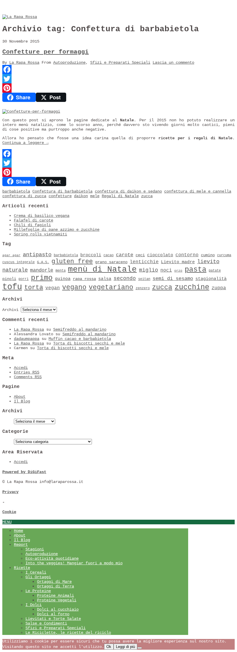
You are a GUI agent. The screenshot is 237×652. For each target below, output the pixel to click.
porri (23, 279)
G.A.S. (43, 262)
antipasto (37, 255)
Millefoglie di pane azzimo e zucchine (56, 229)
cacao (108, 255)
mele (94, 196)
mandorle (41, 270)
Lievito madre (178, 262)
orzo (178, 270)
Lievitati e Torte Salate (53, 618)
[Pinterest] (118, 88)
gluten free (72, 261)
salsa (104, 278)
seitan (144, 279)
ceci (140, 255)
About (19, 396)
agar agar (11, 255)
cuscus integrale (18, 262)
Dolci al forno (53, 614)
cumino (208, 255)
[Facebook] (118, 69)
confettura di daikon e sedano (128, 191)
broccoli (90, 255)
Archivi (10, 309)
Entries (26, 372)
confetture (60, 196)
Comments (28, 377)
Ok (108, 646)
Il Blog (22, 401)
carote (124, 255)
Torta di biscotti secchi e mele (89, 343)
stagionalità (211, 278)
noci (166, 270)
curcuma (224, 255)
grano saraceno (111, 262)
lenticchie (144, 262)
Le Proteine (38, 591)
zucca (147, 196)
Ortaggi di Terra (55, 586)
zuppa (219, 288)
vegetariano (111, 287)
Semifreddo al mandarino (79, 329)
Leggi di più (125, 646)
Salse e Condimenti (46, 623)
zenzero (143, 288)
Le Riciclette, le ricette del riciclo (68, 632)
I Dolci (33, 604)
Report (21, 544)
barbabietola (16, 191)
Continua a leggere (25, 142)
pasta (195, 270)
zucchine (192, 287)
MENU (7, 522)
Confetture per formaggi (45, 52)
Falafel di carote (33, 220)
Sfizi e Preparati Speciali (120, 62)
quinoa (63, 278)
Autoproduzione (69, 62)
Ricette (22, 567)
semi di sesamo (173, 278)
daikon (81, 196)
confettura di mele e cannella (197, 191)
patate (215, 271)
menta (60, 271)
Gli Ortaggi (38, 577)
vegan (52, 288)
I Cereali (35, 572)
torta (33, 287)
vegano (74, 287)
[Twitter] (118, 78)
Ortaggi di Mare (54, 581)
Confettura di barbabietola (62, 191)
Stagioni (34, 549)
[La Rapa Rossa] (19, 16)
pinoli (9, 279)
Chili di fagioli (32, 225)
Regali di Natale (120, 196)
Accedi (21, 367)
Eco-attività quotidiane (52, 558)
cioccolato (160, 255)
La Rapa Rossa (24, 62)
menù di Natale (102, 269)
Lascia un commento (173, 62)
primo (42, 278)
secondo (125, 278)
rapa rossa (84, 279)
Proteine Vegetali (56, 600)
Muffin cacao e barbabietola (80, 338)
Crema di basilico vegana (41, 215)
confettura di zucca (24, 196)
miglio (148, 270)
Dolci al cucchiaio (58, 609)
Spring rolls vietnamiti (40, 234)
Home (18, 530)
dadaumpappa (26, 338)
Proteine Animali (55, 595)
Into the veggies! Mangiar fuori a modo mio (74, 563)
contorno (187, 255)
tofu (12, 287)
